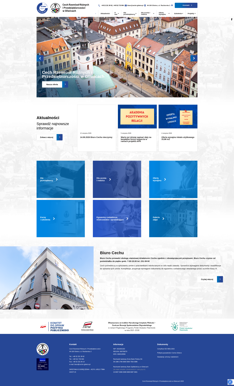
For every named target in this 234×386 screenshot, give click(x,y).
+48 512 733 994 (118, 5)
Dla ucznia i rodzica (145, 13)
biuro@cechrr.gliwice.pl (135, 5)
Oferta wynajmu (162, 13)
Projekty (191, 13)
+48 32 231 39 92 (106, 5)
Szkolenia (178, 13)
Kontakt (186, 5)
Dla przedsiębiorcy (129, 13)
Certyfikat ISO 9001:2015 (165, 349)
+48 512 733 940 (78, 359)
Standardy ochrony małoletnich (167, 357)
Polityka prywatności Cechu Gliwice (169, 353)
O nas (115, 13)
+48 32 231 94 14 (79, 362)
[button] (193, 58)
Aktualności (105, 13)
